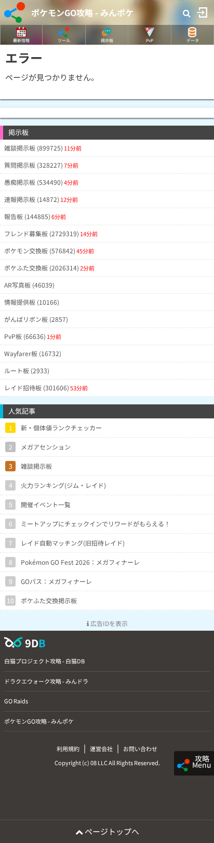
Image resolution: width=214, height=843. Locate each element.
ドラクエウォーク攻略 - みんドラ (46, 681)
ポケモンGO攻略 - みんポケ (82, 12)
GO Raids (16, 701)
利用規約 (68, 748)
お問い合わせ (140, 748)
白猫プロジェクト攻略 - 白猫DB (44, 661)
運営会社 (101, 748)
